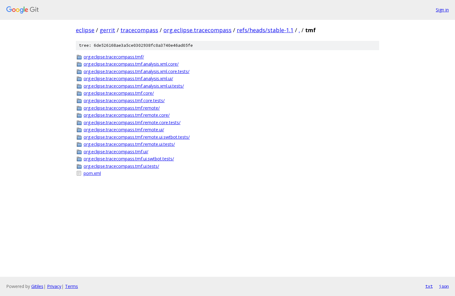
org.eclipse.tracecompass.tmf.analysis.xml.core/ (131, 64)
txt (429, 286)
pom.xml (92, 173)
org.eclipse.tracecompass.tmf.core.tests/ (124, 100)
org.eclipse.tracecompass (197, 30)
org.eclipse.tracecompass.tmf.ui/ (116, 152)
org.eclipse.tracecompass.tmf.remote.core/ (127, 115)
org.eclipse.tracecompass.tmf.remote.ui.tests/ (129, 144)
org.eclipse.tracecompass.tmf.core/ (119, 93)
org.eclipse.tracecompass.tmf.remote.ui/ (124, 130)
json (444, 286)
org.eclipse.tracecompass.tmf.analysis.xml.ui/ (128, 78)
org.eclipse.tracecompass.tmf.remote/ (122, 108)
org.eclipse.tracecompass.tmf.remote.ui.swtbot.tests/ (137, 137)
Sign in (442, 10)
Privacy (54, 286)
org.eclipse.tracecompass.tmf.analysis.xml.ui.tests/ (134, 86)
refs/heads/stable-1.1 (265, 30)
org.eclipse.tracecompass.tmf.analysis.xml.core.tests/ (136, 71)
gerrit (107, 30)
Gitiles (37, 286)
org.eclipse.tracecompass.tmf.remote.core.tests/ (132, 122)
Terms (71, 286)
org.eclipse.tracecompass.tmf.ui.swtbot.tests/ (129, 159)
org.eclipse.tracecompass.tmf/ (114, 57)
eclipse (85, 30)
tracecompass (139, 30)
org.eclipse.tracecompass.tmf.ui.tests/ (121, 166)
